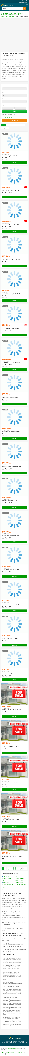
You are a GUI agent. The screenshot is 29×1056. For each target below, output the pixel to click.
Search (14, 111)
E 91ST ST (4, 746)
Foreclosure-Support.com (13, 1048)
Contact (3, 1054)
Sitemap (3, 1052)
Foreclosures (8, 125)
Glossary (8, 1054)
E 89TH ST (4, 819)
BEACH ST (4, 225)
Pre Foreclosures (15, 125)
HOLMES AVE (5, 293)
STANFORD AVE (5, 709)
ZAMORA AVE (5, 259)
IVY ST (3, 156)
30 (7, 117)
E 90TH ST (4, 783)
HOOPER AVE (5, 362)
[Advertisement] (14, 36)
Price (3, 105)
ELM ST (3, 397)
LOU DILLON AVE (6, 604)
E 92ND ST (4, 569)
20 (5, 117)
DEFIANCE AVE (5, 466)
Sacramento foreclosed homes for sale (7, 884)
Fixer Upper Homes (5, 128)
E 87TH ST (4, 328)
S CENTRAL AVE (5, 856)
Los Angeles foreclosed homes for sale (7, 878)
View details (14, 162)
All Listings (3, 125)
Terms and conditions (11, 1052)
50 (11, 117)
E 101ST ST (4, 190)
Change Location (14, 120)
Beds (3, 92)
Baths (3, 98)
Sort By (3, 86)
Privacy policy (21, 1052)
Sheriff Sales (22, 125)
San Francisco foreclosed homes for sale (20, 884)
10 (23, 868)
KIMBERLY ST (5, 431)
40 (9, 117)
